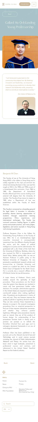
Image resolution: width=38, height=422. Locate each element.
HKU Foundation (8, 391)
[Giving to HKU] (16, 387)
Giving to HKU (7, 387)
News (4, 384)
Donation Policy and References (25, 390)
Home (5, 381)
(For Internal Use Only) (26, 392)
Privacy (21, 384)
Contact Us (22, 381)
